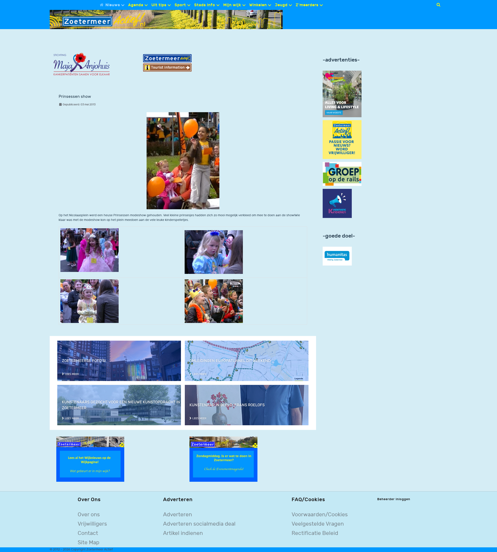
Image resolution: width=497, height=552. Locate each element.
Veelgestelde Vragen (318, 524)
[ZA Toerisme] (167, 63)
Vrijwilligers (92, 524)
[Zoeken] (438, 5)
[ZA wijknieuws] (90, 459)
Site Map (88, 542)
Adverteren (177, 514)
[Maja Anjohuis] (81, 64)
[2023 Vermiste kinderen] (337, 203)
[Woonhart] (342, 94)
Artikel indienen (183, 533)
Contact (88, 533)
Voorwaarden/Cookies (320, 514)
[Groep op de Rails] (342, 174)
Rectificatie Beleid (315, 533)
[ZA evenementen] (223, 459)
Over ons (89, 514)
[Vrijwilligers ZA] (342, 139)
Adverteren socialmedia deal (199, 524)
